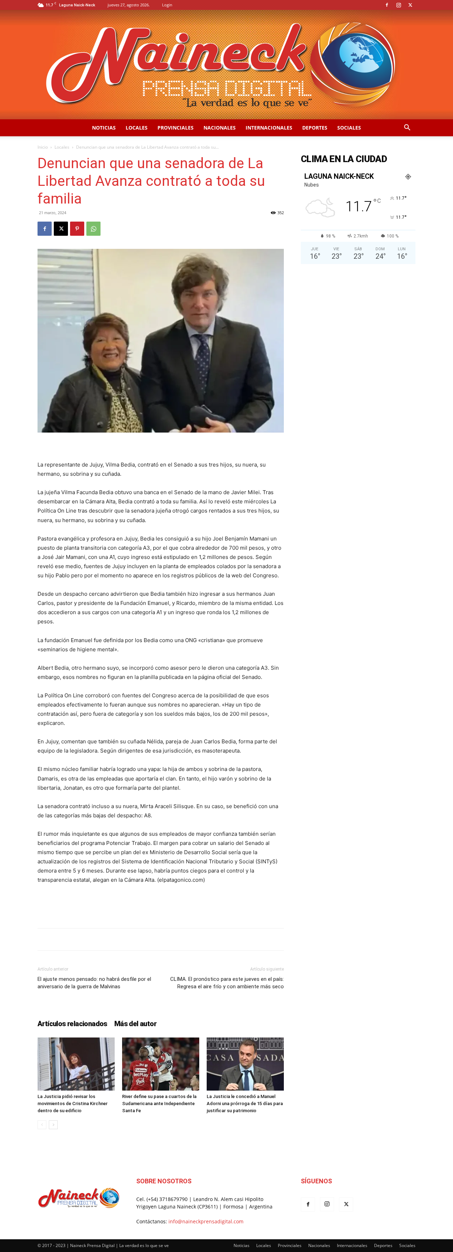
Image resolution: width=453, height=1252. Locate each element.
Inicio (43, 147)
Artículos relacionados (72, 1023)
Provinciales (175, 127)
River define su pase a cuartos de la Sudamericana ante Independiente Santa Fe (159, 1103)
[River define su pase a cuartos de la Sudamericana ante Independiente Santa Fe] (160, 1064)
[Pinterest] (77, 229)
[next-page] (53, 1124)
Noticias (104, 127)
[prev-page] (42, 1124)
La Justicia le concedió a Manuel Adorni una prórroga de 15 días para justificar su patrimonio (245, 1103)
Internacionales (269, 127)
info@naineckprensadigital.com (205, 1221)
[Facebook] (387, 5)
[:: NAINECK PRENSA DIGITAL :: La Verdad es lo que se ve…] (226, 64)
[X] (410, 5)
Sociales (349, 127)
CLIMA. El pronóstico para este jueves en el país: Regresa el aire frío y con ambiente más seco (227, 983)
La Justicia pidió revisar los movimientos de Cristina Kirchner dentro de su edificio (73, 1103)
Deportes (314, 127)
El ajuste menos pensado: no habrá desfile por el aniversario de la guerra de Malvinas (94, 983)
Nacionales (219, 127)
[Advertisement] (160, 904)
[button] (406, 128)
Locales (137, 127)
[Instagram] (398, 5)
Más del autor (135, 1023)
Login (167, 4)
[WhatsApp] (93, 229)
